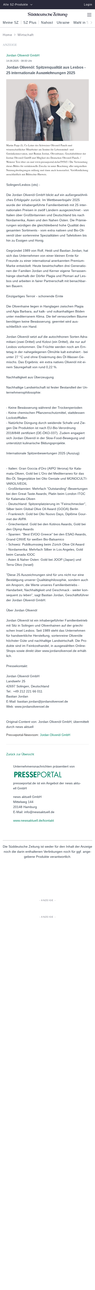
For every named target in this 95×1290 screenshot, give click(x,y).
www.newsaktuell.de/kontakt (33, 820)
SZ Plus (29, 22)
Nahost (47, 22)
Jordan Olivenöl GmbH (55, 735)
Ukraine (63, 22)
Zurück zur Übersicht (20, 754)
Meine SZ (11, 22)
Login (88, 4)
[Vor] (90, 22)
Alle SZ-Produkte (15, 4)
